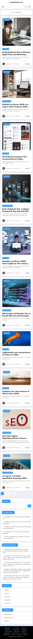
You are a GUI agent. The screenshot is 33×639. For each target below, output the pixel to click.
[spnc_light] (29, 6)
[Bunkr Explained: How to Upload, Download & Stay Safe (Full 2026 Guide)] (16, 188)
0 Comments (17, 64)
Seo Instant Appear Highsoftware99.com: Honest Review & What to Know (14, 437)
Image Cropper (24, 629)
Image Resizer (24, 628)
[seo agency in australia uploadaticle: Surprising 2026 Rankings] (16, 461)
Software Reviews (6, 101)
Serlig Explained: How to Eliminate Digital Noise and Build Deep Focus (16, 53)
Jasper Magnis (9, 64)
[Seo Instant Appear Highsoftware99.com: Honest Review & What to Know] (16, 419)
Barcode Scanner (6, 634)
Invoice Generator (16, 628)
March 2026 (7, 596)
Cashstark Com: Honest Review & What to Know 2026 (15, 392)
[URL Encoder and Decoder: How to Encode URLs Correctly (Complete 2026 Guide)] (16, 293)
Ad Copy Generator (15, 629)
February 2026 (7, 600)
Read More (28, 64)
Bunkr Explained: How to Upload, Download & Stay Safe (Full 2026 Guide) (15, 210)
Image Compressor (8, 628)
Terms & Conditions (16, 633)
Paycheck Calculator (8, 631)
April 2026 (7, 593)
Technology (5, 153)
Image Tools (24, 631)
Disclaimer (13, 634)
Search (6, 501)
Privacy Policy (19, 634)
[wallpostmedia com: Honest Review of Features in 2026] (16, 338)
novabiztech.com (16, 2)
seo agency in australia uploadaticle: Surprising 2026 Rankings (14, 477)
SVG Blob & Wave (7, 633)
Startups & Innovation (7, 205)
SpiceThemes (23, 636)
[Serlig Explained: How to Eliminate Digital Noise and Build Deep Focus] (16, 31)
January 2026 (7, 603)
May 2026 (7, 590)
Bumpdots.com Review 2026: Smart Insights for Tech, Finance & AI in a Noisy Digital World (16, 262)
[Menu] (3, 6)
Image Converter (7, 629)
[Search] (26, 6)
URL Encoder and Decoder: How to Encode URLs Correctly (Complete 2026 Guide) (16, 314)
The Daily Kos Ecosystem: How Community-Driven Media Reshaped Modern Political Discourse (14, 158)
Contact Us (26, 634)
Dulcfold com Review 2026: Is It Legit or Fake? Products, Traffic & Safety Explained (15, 105)
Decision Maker (17, 631)
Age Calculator (24, 633)
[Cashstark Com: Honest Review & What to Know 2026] (16, 377)
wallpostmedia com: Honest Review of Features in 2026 (16, 353)
